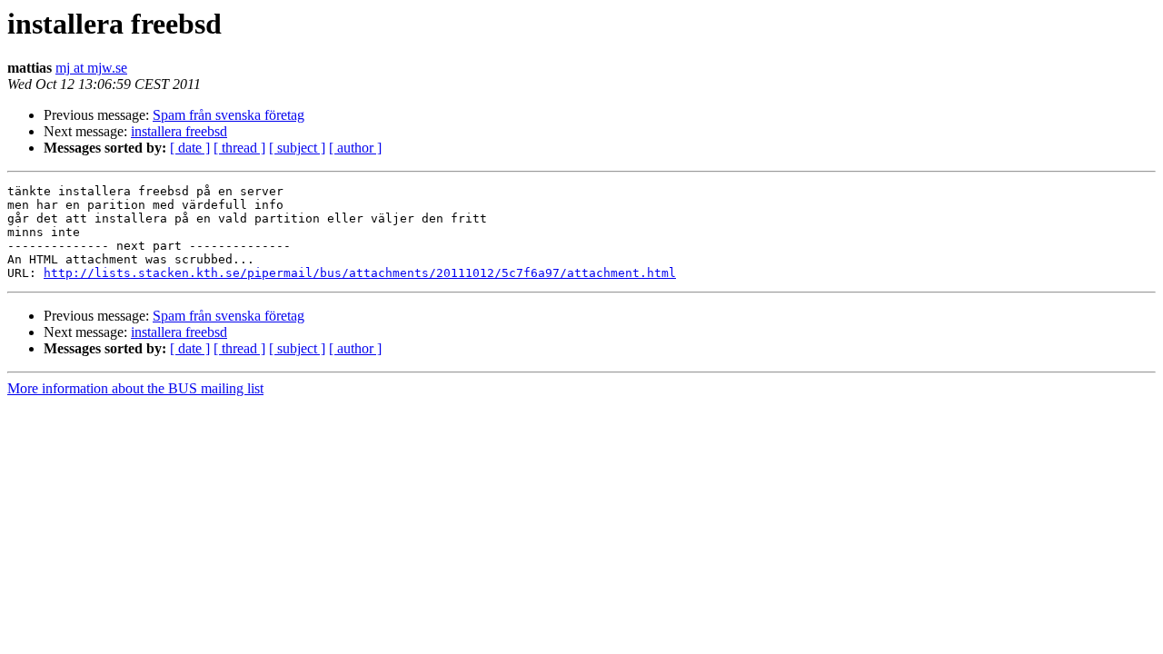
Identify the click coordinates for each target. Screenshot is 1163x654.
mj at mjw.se (91, 67)
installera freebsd (179, 131)
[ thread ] (239, 147)
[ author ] (355, 147)
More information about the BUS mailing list (135, 388)
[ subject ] (297, 147)
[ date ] (190, 147)
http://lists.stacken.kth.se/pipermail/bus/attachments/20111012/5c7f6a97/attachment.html (360, 273)
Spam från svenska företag (228, 115)
